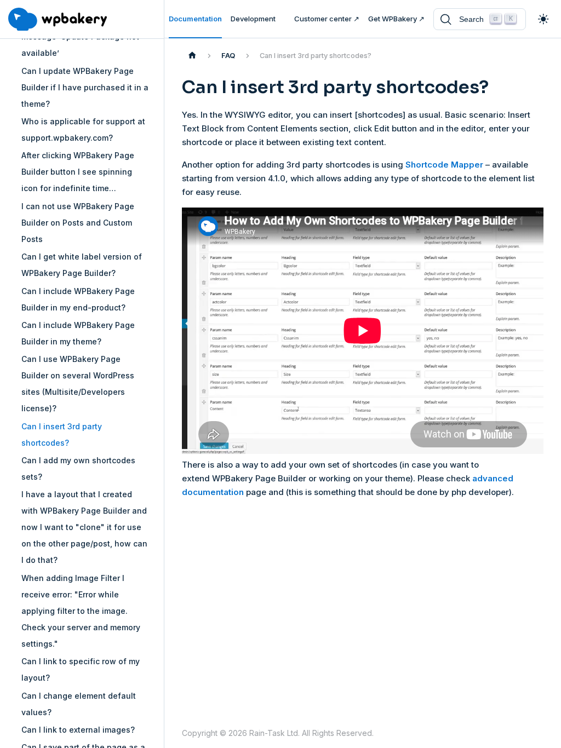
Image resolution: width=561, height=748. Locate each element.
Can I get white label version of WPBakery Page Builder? (81, 265)
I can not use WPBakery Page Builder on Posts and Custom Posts (77, 223)
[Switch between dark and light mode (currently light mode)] (543, 19)
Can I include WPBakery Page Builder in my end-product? (78, 299)
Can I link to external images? (78, 729)
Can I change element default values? (78, 704)
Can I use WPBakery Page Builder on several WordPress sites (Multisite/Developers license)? (77, 383)
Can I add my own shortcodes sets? (78, 468)
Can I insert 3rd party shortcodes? (61, 434)
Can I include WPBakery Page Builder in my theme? (78, 333)
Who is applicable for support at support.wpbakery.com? (83, 129)
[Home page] (192, 56)
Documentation (195, 18)
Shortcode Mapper (444, 164)
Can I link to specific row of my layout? (80, 669)
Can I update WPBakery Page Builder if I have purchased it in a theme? (84, 87)
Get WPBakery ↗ (396, 18)
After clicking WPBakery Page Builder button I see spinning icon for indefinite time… (77, 172)
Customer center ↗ (326, 18)
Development (253, 18)
